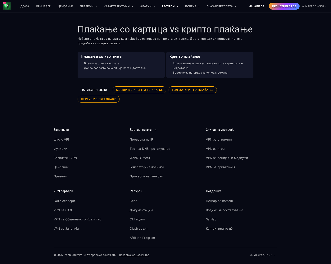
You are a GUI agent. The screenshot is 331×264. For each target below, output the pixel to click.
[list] (89, 159)
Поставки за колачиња (134, 255)
